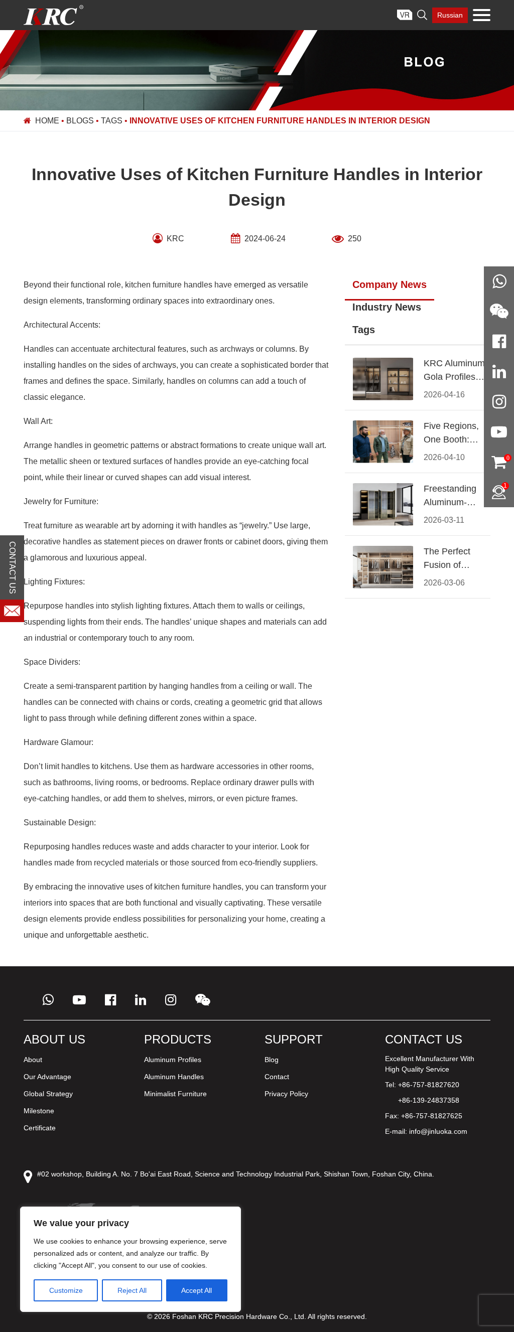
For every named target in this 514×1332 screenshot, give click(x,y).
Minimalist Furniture (175, 1094)
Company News (389, 284)
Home (47, 120)
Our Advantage (47, 1077)
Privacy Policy (286, 1094)
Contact (277, 1077)
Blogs (80, 120)
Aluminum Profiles (172, 1060)
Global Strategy (48, 1094)
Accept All (196, 1290)
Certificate (40, 1128)
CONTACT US (12, 567)
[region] (130, 1259)
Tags (111, 120)
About (33, 1060)
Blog (272, 1060)
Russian (450, 15)
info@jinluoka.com (438, 1131)
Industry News (386, 307)
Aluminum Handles (174, 1077)
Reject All (132, 1290)
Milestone (39, 1111)
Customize (66, 1290)
